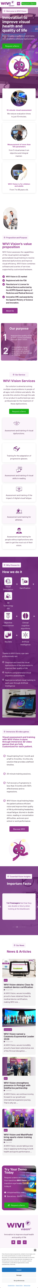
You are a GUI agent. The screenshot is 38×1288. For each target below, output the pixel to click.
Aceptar (19, 1270)
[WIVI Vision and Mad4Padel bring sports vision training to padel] (19, 1118)
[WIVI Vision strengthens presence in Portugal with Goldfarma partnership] (19, 1066)
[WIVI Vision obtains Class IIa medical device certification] (19, 968)
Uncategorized (7, 1029)
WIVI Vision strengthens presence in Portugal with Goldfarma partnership (17, 1085)
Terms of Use (27, 1285)
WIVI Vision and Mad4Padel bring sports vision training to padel (18, 1137)
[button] (35, 1250)
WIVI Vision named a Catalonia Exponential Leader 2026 (19, 1036)
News (5, 980)
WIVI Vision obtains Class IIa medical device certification (18, 985)
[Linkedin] (13, 1242)
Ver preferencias (19, 1280)
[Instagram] (25, 1242)
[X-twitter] (19, 1242)
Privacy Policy (19, 1285)
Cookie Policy (11, 1285)
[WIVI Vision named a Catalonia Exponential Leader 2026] (19, 1017)
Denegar (19, 1275)
